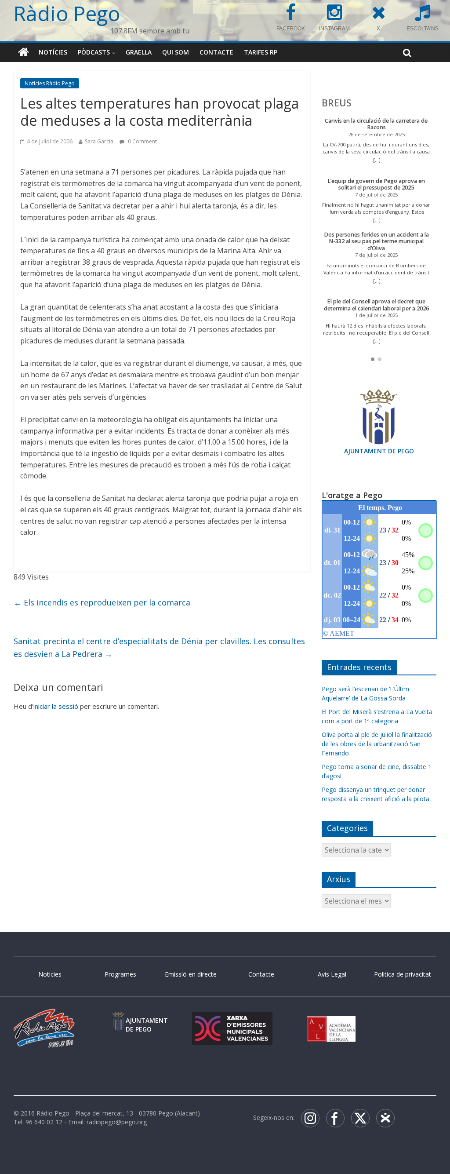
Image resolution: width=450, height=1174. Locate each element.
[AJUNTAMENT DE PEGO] (118, 1020)
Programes (120, 974)
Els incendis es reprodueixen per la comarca (102, 602)
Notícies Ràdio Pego (50, 83)
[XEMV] (232, 1020)
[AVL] (331, 1020)
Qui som (175, 52)
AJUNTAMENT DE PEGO (379, 451)
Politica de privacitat (402, 974)
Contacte (216, 52)
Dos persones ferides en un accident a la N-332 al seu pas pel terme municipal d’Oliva (376, 241)
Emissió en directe (191, 974)
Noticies (50, 974)
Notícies (53, 52)
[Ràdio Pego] (23, 52)
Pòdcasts (94, 52)
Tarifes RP (260, 52)
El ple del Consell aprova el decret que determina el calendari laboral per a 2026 (376, 305)
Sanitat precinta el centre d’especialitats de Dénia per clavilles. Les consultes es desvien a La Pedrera (159, 647)
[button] (372, 359)
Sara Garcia (99, 141)
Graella (139, 52)
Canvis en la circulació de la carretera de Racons (376, 124)
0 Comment (142, 141)
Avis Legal (332, 974)
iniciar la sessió (55, 706)
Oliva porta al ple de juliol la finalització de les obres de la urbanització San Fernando (377, 743)
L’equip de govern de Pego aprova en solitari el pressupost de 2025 (376, 184)
